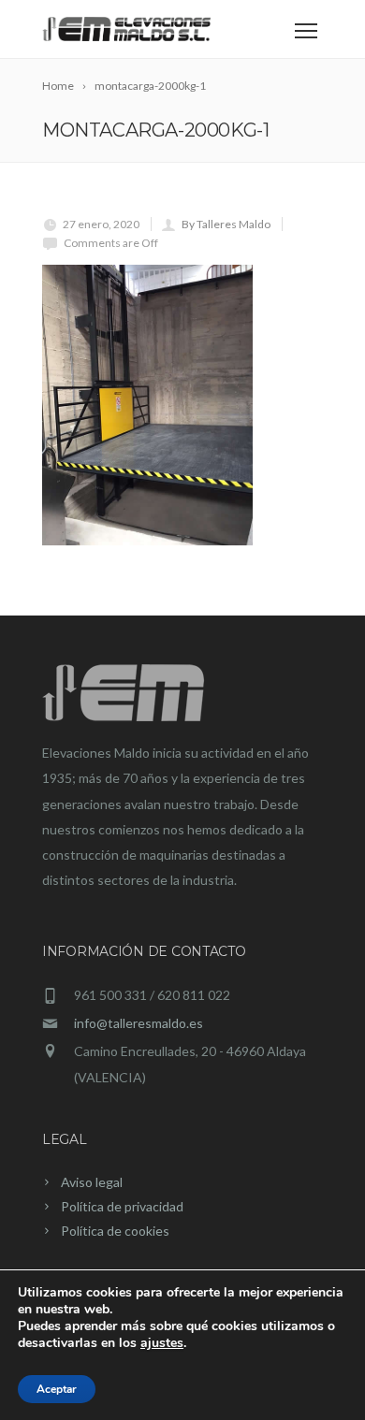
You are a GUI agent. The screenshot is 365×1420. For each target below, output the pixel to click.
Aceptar (56, 1389)
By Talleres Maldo (226, 224)
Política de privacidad (122, 1206)
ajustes (161, 1343)
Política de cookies (115, 1231)
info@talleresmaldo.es (138, 1023)
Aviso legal (92, 1182)
